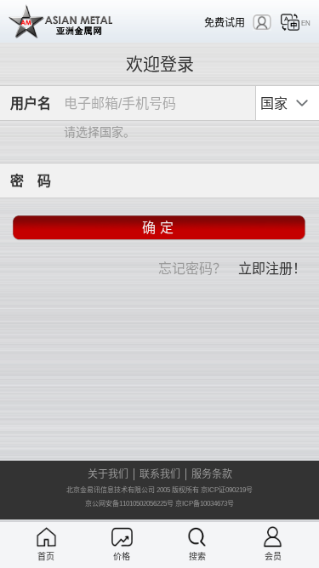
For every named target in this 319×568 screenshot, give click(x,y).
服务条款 (211, 474)
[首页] (46, 537)
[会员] (272, 537)
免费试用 (224, 22)
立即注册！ (272, 268)
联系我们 (160, 474)
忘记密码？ (192, 268)
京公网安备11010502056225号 (129, 504)
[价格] (122, 537)
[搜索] (197, 537)
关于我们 (108, 474)
